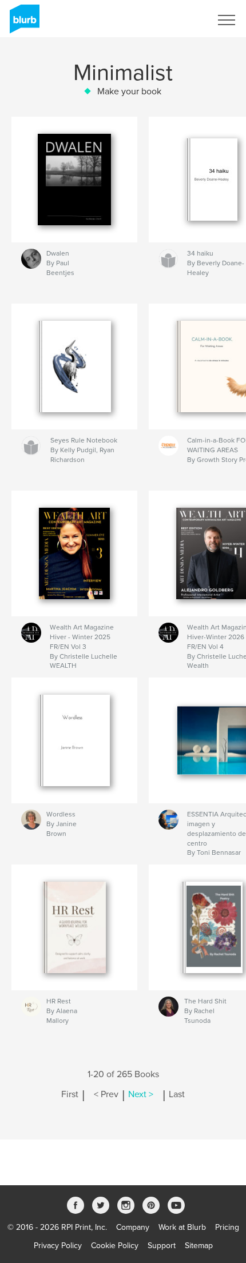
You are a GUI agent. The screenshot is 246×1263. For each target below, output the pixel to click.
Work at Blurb (182, 1227)
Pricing (227, 1227)
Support (162, 1245)
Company (132, 1227)
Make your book (129, 91)
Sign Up (182, 20)
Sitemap (199, 1245)
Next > (140, 1094)
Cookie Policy (114, 1245)
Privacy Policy (58, 1245)
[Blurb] (22, 23)
